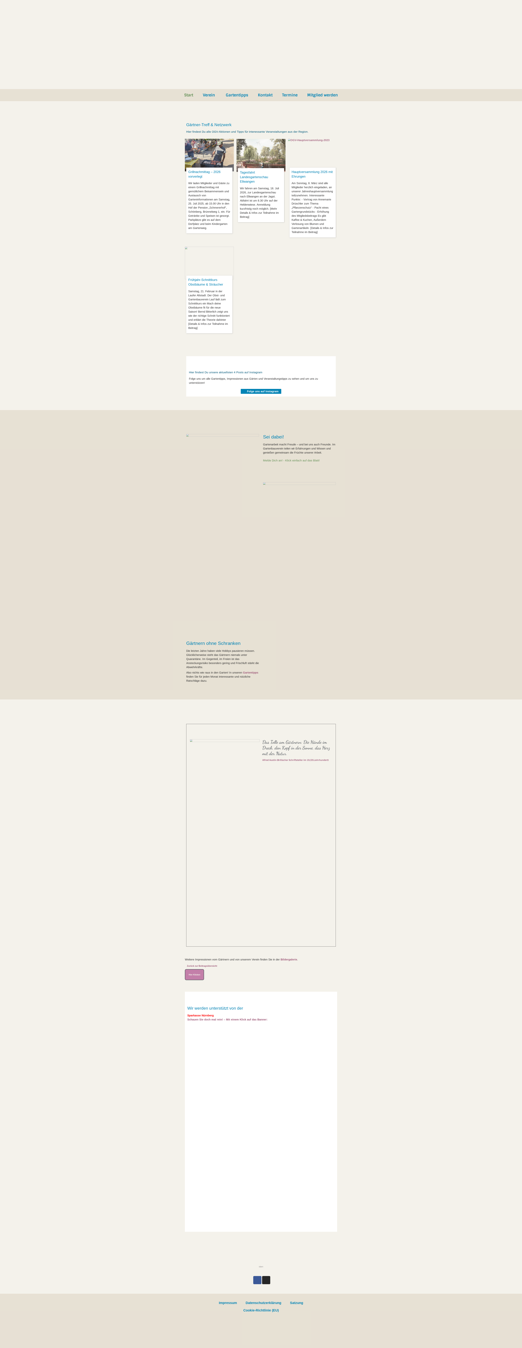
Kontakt (265, 95)
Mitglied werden (322, 95)
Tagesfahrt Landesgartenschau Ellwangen (254, 177)
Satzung (296, 1303)
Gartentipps (237, 95)
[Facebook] (257, 1280)
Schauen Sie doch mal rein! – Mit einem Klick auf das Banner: (227, 1019)
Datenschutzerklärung (263, 1303)
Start (188, 95)
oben (261, 1266)
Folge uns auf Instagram (262, 391)
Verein (209, 95)
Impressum (228, 1303)
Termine (290, 95)
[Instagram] (266, 1280)
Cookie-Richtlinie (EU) (261, 1310)
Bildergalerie (289, 959)
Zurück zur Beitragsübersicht (202, 966)
